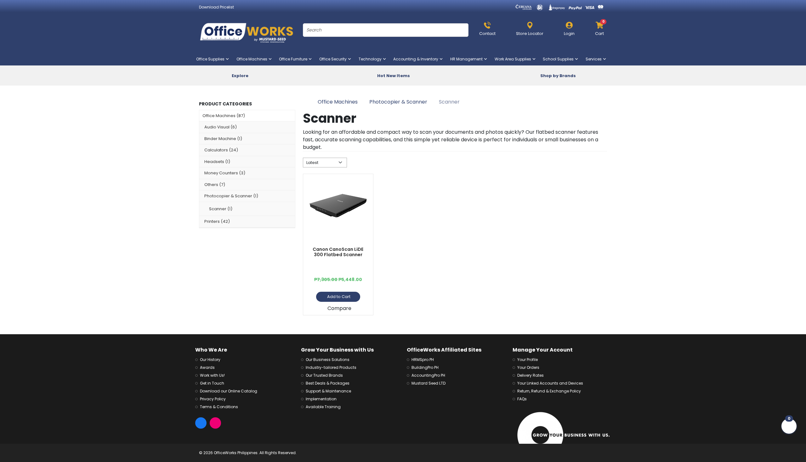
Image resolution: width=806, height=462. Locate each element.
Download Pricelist (216, 7)
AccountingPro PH (428, 375)
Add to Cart (338, 297)
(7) (214, 185)
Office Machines (253, 59)
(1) (223, 139)
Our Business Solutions (327, 359)
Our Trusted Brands (324, 375)
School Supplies (559, 59)
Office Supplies (211, 59)
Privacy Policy (213, 399)
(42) (217, 221)
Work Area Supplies (514, 59)
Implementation (321, 399)
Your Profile (527, 359)
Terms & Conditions (219, 406)
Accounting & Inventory (417, 59)
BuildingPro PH (425, 367)
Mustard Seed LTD (429, 383)
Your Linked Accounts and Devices (550, 383)
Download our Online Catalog (228, 391)
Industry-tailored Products (331, 367)
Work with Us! (212, 375)
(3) (224, 173)
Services (595, 59)
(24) (221, 150)
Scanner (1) (220, 209)
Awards (207, 367)
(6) (220, 127)
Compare (339, 308)
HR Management (467, 59)
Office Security (334, 59)
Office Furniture (294, 59)
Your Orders (528, 367)
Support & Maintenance (328, 391)
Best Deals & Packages (327, 383)
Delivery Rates (530, 375)
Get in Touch (212, 383)
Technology (371, 59)
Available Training (323, 406)
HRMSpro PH (423, 359)
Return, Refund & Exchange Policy (549, 391)
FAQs (522, 399)
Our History (210, 359)
